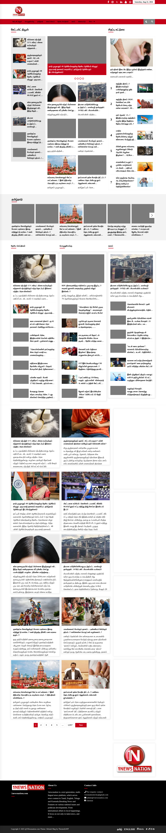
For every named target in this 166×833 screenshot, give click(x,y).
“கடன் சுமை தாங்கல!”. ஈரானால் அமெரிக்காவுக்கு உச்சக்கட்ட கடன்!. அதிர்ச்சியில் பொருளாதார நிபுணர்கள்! (139, 349)
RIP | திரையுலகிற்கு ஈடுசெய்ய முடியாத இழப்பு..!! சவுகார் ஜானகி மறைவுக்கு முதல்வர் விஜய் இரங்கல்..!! (81, 288)
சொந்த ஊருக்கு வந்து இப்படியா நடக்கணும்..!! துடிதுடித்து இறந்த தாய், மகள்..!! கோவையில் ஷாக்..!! (117, 230)
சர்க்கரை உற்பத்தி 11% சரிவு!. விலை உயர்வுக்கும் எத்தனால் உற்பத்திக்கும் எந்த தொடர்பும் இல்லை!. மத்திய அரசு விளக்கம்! (35, 44)
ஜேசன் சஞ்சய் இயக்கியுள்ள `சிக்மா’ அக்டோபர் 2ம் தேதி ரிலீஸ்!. (90, 394)
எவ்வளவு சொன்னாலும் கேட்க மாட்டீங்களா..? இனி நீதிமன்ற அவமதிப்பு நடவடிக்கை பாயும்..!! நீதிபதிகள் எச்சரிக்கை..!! (60, 180)
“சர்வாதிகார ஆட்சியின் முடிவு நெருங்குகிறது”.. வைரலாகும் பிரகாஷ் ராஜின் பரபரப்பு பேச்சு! (91, 310)
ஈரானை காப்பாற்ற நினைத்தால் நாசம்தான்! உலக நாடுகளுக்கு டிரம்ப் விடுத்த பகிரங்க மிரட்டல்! (140, 363)
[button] (146, 21)
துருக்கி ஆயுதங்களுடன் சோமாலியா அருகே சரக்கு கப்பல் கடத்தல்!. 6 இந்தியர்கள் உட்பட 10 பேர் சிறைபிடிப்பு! (139, 335)
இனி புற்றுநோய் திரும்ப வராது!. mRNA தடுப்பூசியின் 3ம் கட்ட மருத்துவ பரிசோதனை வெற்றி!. (140, 377)
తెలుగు (140, 829)
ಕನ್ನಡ (150, 829)
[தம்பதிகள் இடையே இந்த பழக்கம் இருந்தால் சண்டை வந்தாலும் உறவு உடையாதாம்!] (131, 52)
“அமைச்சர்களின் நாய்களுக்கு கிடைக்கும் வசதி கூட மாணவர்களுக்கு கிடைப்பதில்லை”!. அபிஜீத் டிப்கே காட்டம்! (42, 352)
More (90, 21)
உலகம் (73, 21)
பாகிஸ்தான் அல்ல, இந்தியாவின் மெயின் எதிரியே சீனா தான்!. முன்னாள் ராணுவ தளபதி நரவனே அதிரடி (42, 338)
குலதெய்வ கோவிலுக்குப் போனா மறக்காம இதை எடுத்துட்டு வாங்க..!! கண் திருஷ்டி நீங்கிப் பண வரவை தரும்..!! (35, 138)
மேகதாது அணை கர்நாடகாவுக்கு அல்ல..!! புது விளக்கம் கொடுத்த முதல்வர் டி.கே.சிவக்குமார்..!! (41, 394)
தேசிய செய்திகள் (63, 21)
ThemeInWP (63, 829)
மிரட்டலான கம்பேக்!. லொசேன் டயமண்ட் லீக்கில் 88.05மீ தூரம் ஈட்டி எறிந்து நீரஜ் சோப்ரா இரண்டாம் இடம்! (35, 91)
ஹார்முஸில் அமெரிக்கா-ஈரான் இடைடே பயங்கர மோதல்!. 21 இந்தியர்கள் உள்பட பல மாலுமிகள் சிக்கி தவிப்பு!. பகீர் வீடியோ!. (139, 321)
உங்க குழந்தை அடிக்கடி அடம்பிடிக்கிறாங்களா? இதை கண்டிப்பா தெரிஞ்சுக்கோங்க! (125, 182)
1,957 (70, 725)
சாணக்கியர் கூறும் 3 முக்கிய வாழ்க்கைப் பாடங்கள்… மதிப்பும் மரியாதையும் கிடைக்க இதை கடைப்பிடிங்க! (125, 166)
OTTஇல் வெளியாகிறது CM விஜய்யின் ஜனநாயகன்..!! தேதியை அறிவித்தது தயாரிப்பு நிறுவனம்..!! (91, 366)
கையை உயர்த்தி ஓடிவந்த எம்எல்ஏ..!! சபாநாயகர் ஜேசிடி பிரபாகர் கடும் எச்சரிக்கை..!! (142, 230)
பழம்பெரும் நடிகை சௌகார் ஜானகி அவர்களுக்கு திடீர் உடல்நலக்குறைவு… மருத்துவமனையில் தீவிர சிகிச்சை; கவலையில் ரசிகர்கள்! (90, 324)
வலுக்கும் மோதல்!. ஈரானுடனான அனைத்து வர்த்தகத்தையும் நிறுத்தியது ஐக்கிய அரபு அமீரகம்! (138, 392)
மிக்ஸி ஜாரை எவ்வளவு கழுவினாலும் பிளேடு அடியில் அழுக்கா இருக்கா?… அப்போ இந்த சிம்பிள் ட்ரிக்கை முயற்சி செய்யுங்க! (125, 151)
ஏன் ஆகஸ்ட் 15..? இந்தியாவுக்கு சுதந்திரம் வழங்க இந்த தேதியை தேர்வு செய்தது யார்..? (125, 119)
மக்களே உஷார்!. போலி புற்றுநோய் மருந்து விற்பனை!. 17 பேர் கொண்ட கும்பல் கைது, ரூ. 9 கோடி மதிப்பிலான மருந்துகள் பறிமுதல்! (42, 380)
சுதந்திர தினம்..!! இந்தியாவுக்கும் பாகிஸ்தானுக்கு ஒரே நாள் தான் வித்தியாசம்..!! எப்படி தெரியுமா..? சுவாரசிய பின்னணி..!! (124, 88)
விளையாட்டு (81, 21)
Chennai (89, 801)
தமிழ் (119, 829)
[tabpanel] (76, 55)
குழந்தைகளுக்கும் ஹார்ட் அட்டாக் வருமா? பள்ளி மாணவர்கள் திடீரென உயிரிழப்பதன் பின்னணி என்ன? (34, 59)
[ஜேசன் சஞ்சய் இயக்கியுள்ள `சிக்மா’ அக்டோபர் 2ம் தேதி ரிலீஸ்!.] (69, 393)
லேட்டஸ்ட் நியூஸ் (17, 21)
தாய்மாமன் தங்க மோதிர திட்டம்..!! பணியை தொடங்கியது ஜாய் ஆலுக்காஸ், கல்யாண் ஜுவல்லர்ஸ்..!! (92, 180)
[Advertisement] (134, 448)
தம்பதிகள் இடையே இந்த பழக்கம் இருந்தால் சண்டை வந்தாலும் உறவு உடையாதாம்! (131, 71)
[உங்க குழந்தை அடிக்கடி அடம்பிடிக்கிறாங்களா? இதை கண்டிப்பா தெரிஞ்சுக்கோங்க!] (145, 182)
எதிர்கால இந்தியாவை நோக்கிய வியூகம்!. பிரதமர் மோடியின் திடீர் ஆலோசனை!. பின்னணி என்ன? (42, 366)
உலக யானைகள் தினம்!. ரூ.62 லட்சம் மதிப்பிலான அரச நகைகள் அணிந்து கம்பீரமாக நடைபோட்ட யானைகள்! (42, 324)
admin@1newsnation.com (97, 798)
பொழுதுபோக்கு (29, 21)
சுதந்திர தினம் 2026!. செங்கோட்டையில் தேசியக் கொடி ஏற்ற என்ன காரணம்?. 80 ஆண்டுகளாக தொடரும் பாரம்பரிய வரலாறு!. (125, 104)
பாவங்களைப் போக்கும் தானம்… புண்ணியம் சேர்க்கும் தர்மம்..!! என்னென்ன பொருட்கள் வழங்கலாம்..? (34, 154)
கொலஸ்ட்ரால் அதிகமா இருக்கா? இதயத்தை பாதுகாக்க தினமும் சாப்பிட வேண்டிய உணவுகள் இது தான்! (91, 352)
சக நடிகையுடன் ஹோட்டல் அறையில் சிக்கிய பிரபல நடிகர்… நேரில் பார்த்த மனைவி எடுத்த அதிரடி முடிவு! (91, 338)
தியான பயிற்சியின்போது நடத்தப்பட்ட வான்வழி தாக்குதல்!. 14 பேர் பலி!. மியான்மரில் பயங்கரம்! (34, 122)
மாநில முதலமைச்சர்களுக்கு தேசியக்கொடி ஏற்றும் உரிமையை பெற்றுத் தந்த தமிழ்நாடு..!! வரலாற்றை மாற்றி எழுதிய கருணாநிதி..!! (125, 135)
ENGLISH (129, 829)
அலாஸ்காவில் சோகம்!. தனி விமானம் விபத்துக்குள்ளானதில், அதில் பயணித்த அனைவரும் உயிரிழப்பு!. (139, 307)
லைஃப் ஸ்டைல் (50, 21)
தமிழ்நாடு (40, 21)
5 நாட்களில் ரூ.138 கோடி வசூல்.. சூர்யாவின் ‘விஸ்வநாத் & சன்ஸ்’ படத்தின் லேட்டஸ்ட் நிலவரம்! (91, 380)
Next (152, 215)
